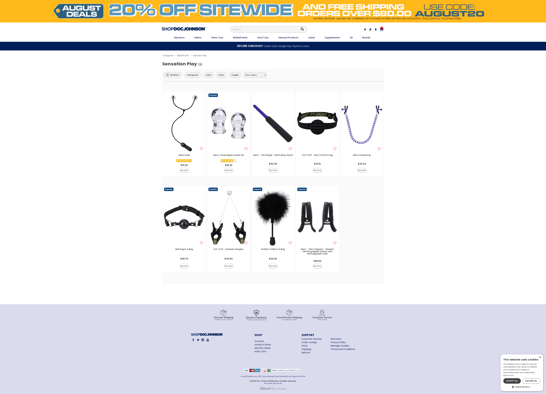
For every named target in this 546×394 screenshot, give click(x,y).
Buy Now (184, 170)
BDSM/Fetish (240, 37)
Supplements (332, 37)
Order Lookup (309, 342)
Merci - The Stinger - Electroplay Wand (273, 155)
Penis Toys (217, 37)
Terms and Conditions (343, 349)
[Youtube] (207, 340)
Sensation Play (200, 55)
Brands (366, 37)
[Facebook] (193, 340)
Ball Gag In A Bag (184, 249)
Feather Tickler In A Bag (273, 249)
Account (259, 341)
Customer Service (312, 339)
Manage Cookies (340, 345)
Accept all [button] (512, 381)
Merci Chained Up (362, 155)
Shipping (306, 349)
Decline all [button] (531, 381)
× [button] (540, 357)
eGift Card (260, 351)
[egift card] (365, 29)
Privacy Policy (338, 342)
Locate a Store (263, 344)
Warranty (336, 339)
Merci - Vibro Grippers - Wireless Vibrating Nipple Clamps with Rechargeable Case (317, 251)
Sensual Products (288, 37)
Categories (168, 55)
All (351, 37)
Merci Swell (184, 155)
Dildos (197, 37)
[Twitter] (198, 340)
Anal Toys (263, 37)
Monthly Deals (262, 348)
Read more (508, 375)
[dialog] (521, 372)
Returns (306, 352)
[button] (521, 386)
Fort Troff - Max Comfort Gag (317, 155)
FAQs (304, 345)
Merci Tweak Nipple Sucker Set (228, 155)
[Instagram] (202, 340)
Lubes (311, 37)
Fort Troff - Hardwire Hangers (229, 249)
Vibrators (179, 37)
